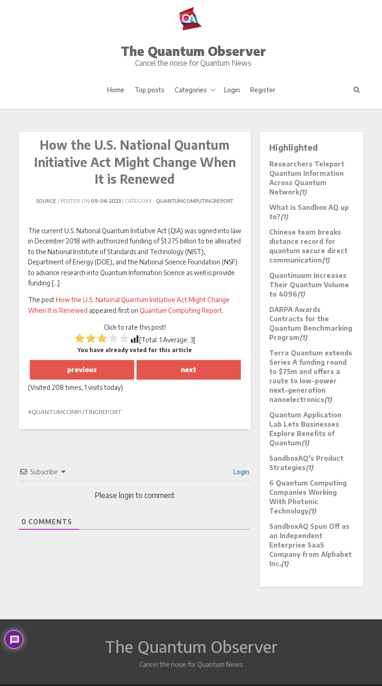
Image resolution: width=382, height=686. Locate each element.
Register (262, 90)
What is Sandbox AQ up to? (309, 212)
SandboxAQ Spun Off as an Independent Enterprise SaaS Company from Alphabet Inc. (310, 545)
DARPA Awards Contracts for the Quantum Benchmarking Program (310, 323)
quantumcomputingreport (194, 201)
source (46, 201)
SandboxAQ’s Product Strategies (306, 462)
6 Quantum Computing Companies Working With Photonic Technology (308, 497)
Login (232, 90)
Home (115, 90)
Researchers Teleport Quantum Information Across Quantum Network (306, 178)
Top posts (149, 90)
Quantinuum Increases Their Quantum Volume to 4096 (309, 284)
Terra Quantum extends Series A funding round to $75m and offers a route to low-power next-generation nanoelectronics (310, 376)
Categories (191, 90)
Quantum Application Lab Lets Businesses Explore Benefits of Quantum (305, 429)
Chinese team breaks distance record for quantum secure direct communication (308, 246)
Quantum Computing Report (181, 310)
